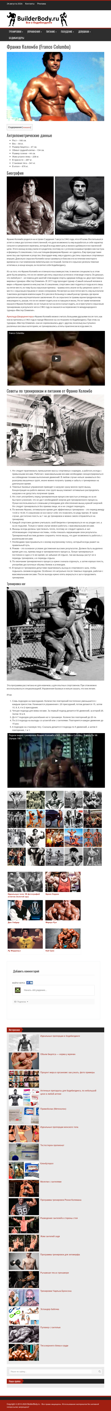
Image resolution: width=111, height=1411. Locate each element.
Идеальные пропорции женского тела (59, 1127)
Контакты (30, 3)
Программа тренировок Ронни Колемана (60, 1199)
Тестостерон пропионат (52, 1145)
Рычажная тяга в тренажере (54, 1272)
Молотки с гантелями (50, 1181)
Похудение (66, 31)
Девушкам (83, 31)
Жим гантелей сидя (50, 1236)
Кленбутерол (46, 1163)
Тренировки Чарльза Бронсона (55, 1290)
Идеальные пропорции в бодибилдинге (60, 1035)
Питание (50, 31)
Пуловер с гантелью (50, 1327)
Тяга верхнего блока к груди (54, 1345)
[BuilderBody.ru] (37, 18)
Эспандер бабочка (49, 1309)
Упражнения (33, 31)
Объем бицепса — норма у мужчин (57, 1054)
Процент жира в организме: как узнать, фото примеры (67, 1072)
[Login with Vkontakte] (31, 982)
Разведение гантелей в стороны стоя (59, 1218)
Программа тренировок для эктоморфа (60, 1254)
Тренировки (15, 31)
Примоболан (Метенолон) (53, 1108)
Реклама (41, 3)
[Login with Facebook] (28, 982)
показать (26, 127)
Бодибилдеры (16, 38)
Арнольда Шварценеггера (20, 316)
